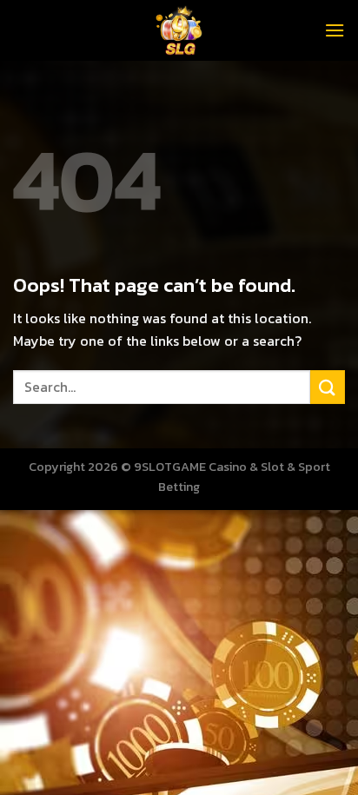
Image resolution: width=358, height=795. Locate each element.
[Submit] (327, 387)
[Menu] (334, 30)
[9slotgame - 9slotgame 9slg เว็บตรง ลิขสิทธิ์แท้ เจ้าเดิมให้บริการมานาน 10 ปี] (179, 30)
